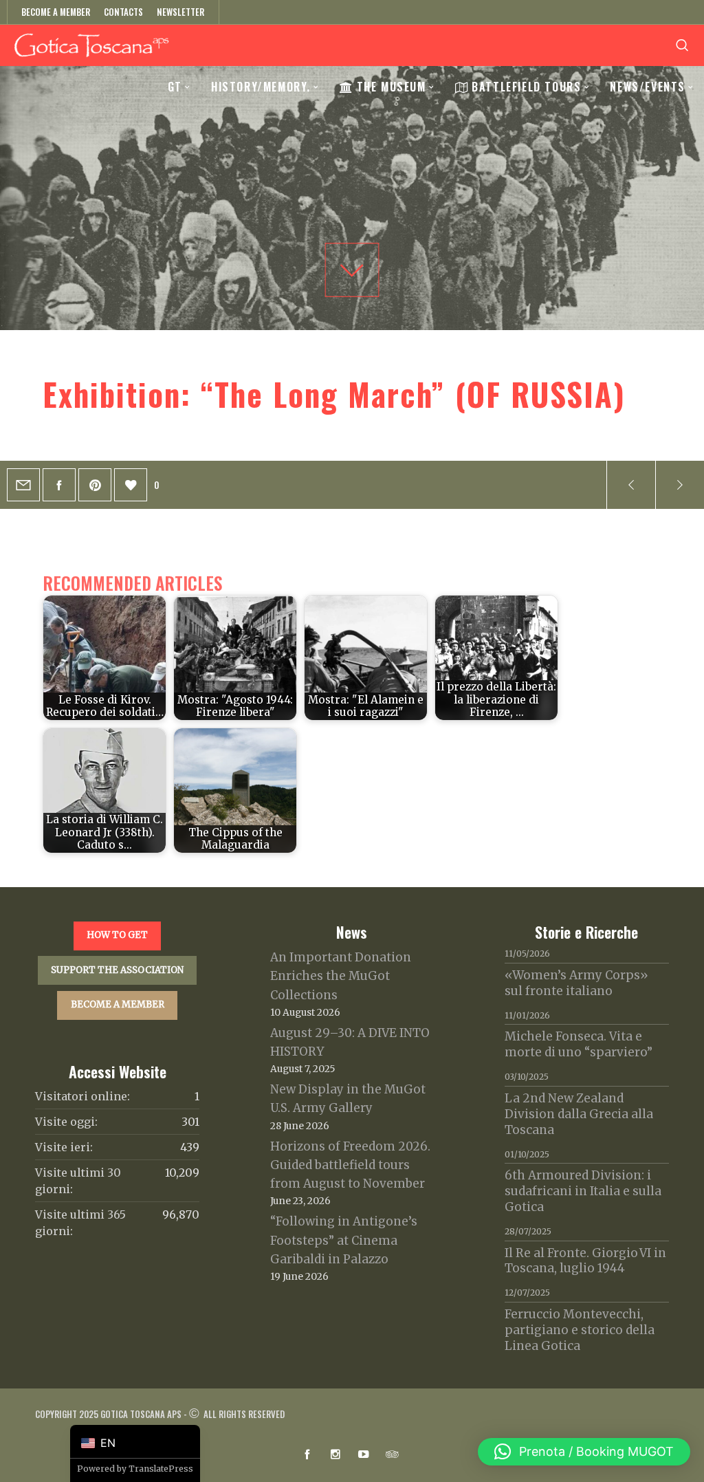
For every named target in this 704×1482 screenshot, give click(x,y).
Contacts (123, 12)
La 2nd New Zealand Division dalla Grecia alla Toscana (579, 1114)
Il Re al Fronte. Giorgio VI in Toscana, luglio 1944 (585, 1260)
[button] (584, 1451)
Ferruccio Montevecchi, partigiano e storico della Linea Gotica (579, 1330)
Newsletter (180, 12)
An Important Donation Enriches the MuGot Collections (340, 976)
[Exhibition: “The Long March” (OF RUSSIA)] (23, 484)
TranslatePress (161, 1468)
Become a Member (55, 12)
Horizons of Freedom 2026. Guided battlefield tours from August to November (350, 1165)
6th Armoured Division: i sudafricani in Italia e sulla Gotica (583, 1191)
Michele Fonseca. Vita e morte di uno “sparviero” (578, 1044)
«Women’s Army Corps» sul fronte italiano (576, 983)
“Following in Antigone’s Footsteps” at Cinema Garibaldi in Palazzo (343, 1240)
